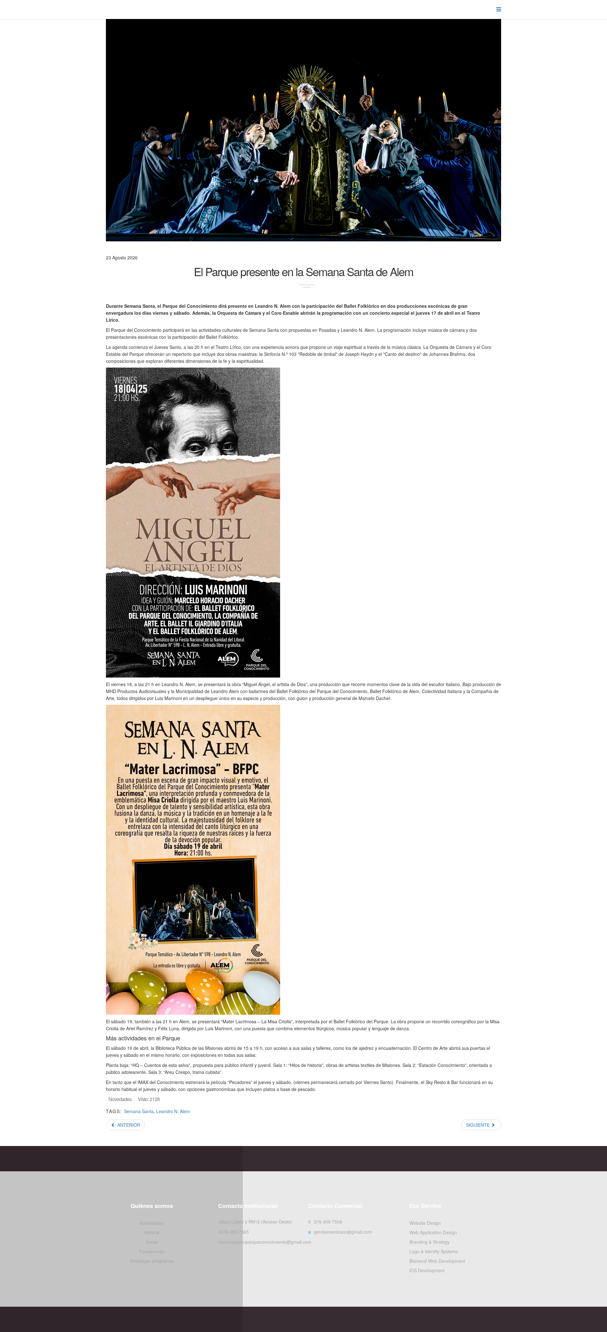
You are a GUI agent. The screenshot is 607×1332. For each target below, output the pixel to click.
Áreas (152, 1242)
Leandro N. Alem (173, 1111)
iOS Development (427, 1270)
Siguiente (478, 1125)
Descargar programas (152, 1261)
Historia (151, 1232)
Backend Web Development (437, 1261)
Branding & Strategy (429, 1242)
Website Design (425, 1223)
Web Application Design (433, 1232)
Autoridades (152, 1223)
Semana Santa (139, 1111)
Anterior (128, 1125)
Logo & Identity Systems (433, 1251)
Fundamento (152, 1251)
